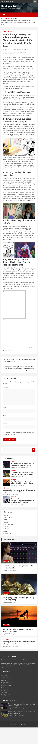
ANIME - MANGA (7, 31)
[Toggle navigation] (3, 14)
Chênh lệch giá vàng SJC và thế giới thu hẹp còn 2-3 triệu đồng (22, 473)
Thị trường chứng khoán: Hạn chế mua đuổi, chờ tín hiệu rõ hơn (22, 464)
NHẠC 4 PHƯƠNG (8, 524)
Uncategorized (7, 533)
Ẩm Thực (5, 515)
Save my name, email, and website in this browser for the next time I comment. (18, 433)
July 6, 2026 (14, 505)
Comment (6, 387)
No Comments (25, 49)
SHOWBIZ (5, 531)
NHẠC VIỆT (6, 529)
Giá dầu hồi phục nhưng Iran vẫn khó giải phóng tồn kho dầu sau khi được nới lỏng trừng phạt (23, 500)
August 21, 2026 (15, 476)
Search (33, 450)
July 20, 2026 (14, 485)
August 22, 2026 (15, 467)
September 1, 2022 (8, 49)
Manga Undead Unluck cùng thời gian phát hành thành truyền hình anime (19, 360)
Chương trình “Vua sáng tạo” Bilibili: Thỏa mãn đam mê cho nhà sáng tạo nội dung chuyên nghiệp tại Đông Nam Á (19, 368)
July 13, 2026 (6, 494)
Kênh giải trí (8, 6)
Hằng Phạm (24, 467)
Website (5, 423)
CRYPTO (5, 520)
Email (5, 415)
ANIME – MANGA (8, 518)
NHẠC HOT (6, 526)
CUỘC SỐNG (14, 461)
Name (5, 407)
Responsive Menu (35, 1)
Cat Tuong (17, 49)
